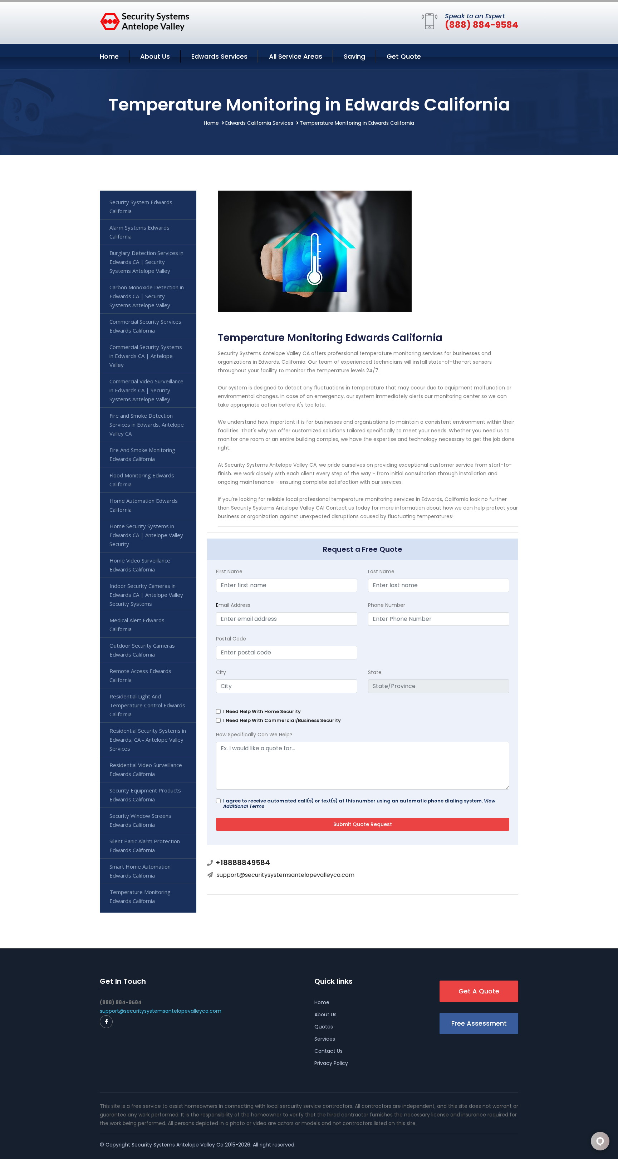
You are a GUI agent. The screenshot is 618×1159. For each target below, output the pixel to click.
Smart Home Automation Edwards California (140, 871)
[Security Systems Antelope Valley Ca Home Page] (144, 21)
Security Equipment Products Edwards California (145, 795)
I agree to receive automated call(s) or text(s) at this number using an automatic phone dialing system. (359, 803)
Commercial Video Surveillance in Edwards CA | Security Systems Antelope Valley (146, 390)
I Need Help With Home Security (262, 711)
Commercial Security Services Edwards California (145, 326)
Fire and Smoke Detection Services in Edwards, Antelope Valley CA (146, 424)
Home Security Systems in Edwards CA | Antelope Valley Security (146, 534)
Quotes (323, 1026)
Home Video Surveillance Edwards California (139, 565)
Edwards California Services (259, 123)
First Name (229, 571)
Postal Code (231, 638)
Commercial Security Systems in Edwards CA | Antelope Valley (145, 355)
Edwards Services (219, 56)
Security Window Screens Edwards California (140, 820)
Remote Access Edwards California (140, 675)
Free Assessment (479, 1023)
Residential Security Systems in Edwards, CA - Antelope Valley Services (147, 739)
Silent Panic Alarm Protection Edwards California (144, 846)
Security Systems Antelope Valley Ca (178, 1144)
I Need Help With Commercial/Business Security (282, 720)
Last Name (381, 571)
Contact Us (328, 1051)
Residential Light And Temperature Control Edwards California (147, 705)
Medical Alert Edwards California (137, 625)
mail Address (233, 605)
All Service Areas (295, 56)
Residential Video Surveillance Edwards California (145, 769)
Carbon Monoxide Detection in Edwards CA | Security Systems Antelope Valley (146, 296)
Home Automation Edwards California (143, 505)
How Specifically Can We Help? (254, 734)
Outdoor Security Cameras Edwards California (142, 650)
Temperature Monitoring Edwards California (140, 896)
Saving (354, 56)
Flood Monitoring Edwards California (141, 480)
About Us (155, 56)
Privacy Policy (331, 1063)
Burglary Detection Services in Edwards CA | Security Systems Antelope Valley (146, 261)
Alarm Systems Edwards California (139, 232)
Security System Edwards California (140, 206)
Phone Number (386, 605)
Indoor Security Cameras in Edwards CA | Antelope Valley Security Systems (146, 594)
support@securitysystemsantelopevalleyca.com (285, 875)
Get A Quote (478, 991)
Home (109, 56)
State (375, 672)
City (221, 672)
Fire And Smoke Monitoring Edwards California (142, 454)
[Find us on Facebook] (106, 1021)
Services (324, 1038)
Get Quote (404, 56)
